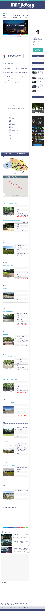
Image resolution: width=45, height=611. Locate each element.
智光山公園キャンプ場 (13, 118)
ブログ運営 (26, 9)
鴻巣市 (10, 123)
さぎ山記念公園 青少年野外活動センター (11, 220)
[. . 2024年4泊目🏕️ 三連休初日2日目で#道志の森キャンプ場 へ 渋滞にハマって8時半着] (42, 137)
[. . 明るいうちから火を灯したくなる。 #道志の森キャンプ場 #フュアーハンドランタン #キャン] (33, 137)
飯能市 (10, 120)
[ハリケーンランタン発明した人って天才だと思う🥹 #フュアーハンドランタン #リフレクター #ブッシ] (33, 140)
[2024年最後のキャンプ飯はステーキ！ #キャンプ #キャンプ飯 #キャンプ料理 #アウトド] (36, 134)
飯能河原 (11, 121)
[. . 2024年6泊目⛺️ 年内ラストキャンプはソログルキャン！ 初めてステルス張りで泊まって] (39, 134)
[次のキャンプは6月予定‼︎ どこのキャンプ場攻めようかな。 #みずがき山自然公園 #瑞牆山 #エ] (39, 140)
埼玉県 (16, 173)
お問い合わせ (40, 9)
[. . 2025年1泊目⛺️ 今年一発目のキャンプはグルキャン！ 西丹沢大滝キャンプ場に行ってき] (39, 131)
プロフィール (33, 9)
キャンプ (4, 9)
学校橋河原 (5, 441)
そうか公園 (11, 127)
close (18, 105)
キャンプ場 (8, 507)
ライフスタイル (11, 9)
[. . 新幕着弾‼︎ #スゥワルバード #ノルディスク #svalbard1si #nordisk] (42, 128)
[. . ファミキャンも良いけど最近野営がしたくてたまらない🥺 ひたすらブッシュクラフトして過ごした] (42, 134)
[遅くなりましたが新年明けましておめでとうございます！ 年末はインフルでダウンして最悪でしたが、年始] (42, 131)
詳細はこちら (8, 277)
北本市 (10, 132)
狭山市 (10, 117)
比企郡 (10, 138)
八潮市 (10, 135)
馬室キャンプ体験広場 (13, 124)
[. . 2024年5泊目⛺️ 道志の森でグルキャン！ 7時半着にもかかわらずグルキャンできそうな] (36, 137)
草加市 (10, 126)
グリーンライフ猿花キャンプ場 (10, 203)
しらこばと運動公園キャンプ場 (14, 130)
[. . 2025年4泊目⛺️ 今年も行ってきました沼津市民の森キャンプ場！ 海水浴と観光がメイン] (33, 128)
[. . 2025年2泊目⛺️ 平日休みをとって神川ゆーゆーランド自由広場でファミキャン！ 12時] (33, 131)
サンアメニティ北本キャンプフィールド (15, 133)
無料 (15, 507)
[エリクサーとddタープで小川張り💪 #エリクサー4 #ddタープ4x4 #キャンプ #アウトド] (36, 140)
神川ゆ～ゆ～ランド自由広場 (9, 465)
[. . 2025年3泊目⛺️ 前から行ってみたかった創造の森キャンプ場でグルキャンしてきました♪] (39, 128)
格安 (13, 507)
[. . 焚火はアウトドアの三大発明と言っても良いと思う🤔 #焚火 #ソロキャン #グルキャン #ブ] (33, 134)
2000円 (4, 507)
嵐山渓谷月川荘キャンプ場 (13, 139)
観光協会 (18, 411)
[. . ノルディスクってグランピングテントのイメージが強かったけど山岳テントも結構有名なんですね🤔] (36, 128)
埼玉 (10, 507)
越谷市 (10, 129)
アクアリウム (19, 9)
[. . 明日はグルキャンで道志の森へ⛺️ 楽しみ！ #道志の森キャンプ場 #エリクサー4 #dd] (39, 137)
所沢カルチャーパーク (13, 115)
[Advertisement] (15, 47)
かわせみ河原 (6, 487)
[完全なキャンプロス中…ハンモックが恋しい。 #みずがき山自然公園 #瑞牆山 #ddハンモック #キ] (42, 140)
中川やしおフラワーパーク (13, 136)
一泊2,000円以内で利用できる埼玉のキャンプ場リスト (16, 108)
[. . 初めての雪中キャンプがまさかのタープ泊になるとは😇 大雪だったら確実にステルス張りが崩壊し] (36, 131)
